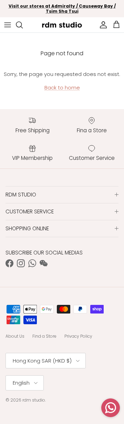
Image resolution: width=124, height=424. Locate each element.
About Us (15, 336)
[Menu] (7, 24)
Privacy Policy (78, 336)
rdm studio (33, 400)
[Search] (22, 24)
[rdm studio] (62, 25)
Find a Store (44, 336)
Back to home (62, 87)
